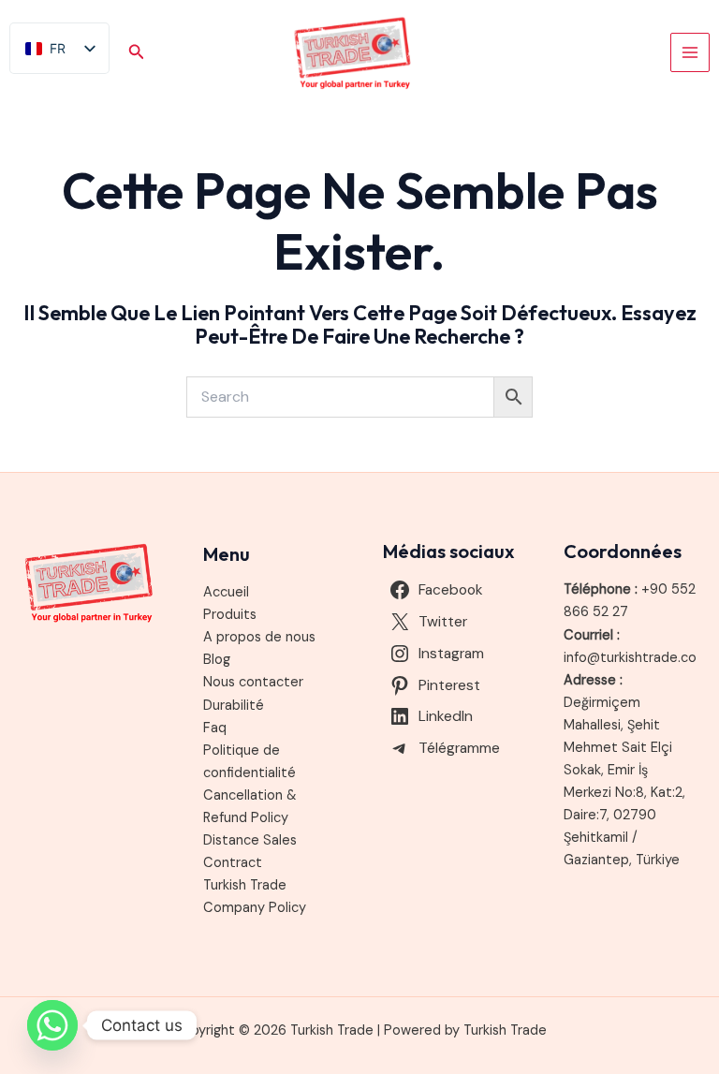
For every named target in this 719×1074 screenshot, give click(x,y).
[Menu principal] (690, 52)
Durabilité (233, 705)
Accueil (226, 592)
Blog (216, 660)
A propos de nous (259, 637)
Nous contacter (253, 682)
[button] (136, 53)
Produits (230, 615)
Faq (215, 728)
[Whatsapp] (52, 1025)
